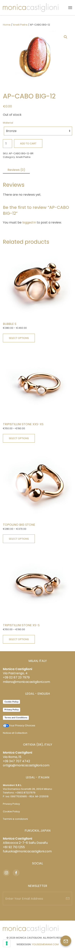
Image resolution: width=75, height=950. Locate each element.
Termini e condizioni (15, 819)
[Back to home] (30, 7)
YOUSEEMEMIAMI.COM (45, 944)
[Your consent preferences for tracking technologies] (6, 943)
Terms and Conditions (15, 717)
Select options (19, 338)
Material (8, 123)
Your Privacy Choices (22, 725)
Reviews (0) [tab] (16, 170)
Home (7, 25)
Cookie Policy (11, 701)
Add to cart (28, 143)
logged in (29, 222)
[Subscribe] (67, 898)
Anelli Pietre (20, 25)
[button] (70, 7)
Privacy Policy (11, 709)
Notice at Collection (15, 733)
